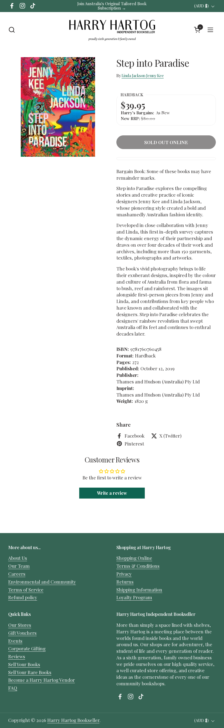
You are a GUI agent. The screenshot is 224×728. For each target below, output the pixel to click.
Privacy (124, 574)
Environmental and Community (42, 582)
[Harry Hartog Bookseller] (112, 29)
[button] (11, 29)
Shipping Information (139, 590)
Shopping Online (134, 558)
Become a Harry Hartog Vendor (41, 680)
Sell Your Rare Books (29, 672)
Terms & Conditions (138, 566)
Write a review (112, 493)
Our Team (19, 566)
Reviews (16, 656)
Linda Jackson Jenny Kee (143, 75)
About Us (17, 558)
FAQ (12, 688)
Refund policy (22, 597)
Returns (125, 582)
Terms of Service (25, 590)
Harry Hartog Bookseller (73, 720)
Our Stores (19, 625)
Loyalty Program (134, 597)
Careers (16, 574)
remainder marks (135, 178)
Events (15, 641)
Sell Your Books (24, 664)
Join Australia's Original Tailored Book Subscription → (112, 5)
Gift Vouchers (22, 633)
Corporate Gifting (27, 648)
